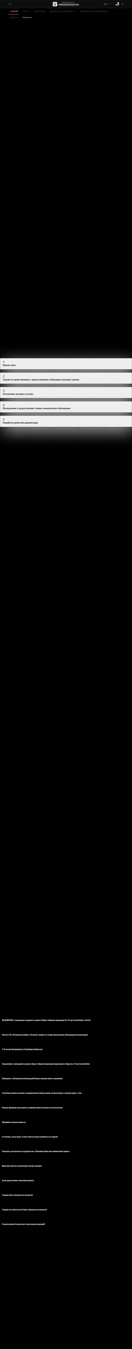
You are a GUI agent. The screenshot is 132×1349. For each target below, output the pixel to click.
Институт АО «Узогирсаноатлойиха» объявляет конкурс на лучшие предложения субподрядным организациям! (45, 1034)
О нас (25, 11)
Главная (14, 11)
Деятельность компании (62, 11)
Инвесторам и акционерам (93, 11)
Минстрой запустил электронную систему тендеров (22, 1165)
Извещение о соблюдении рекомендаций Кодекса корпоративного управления (32, 1078)
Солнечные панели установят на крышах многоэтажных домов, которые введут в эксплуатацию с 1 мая (41, 1093)
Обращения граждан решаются (14, 1122)
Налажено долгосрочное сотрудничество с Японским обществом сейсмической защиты (36, 1151)
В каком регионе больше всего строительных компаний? (25, 911)
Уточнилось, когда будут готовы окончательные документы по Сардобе (27, 863)
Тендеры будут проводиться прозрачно (17, 1195)
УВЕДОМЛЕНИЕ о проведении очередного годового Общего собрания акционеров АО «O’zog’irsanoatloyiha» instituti (46, 1020)
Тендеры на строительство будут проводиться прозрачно (27, 958)
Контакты (28, 17)
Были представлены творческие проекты (18, 1180)
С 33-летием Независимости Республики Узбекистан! (22, 1049)
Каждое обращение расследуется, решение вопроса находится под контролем (32, 1107)
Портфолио (39, 11)
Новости (14, 17)
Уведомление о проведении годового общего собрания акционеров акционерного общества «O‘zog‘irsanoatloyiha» (30, 1000)
